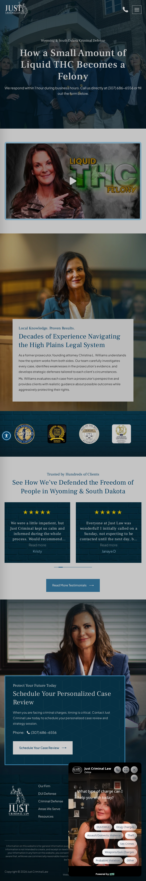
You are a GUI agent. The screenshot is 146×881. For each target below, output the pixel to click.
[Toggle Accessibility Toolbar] (6, 435)
